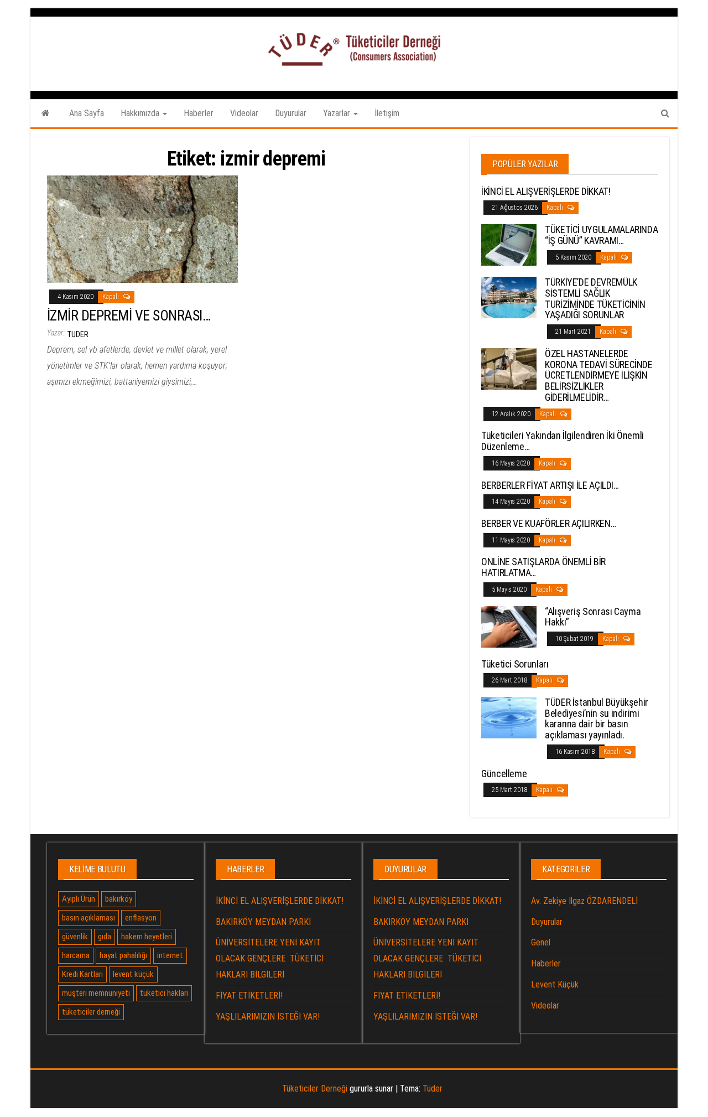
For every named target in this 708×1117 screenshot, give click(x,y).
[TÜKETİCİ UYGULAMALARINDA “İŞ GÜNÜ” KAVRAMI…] (509, 244)
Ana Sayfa (86, 113)
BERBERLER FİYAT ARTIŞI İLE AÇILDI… (550, 485)
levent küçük (133, 974)
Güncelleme (504, 773)
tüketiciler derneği (91, 1012)
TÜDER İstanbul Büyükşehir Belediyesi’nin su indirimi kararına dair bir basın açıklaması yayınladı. (596, 718)
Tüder (432, 1088)
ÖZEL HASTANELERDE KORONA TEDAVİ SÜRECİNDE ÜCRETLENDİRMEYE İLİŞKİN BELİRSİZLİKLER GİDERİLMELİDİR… (599, 375)
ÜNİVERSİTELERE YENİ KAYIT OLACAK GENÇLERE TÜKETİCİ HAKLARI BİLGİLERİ (270, 958)
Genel (540, 942)
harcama (76, 955)
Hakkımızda (141, 113)
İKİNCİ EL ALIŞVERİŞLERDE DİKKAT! (545, 191)
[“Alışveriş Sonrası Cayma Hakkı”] (509, 625)
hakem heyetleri (146, 937)
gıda (104, 937)
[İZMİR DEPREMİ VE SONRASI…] (142, 229)
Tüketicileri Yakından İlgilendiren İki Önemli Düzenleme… (562, 441)
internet (170, 955)
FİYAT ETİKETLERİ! (249, 995)
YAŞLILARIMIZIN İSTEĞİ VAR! (268, 1016)
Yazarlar (337, 113)
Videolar (244, 113)
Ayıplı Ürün (78, 899)
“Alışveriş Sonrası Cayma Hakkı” (593, 617)
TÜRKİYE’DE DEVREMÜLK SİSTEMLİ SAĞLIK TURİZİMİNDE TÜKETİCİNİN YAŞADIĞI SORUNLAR (595, 298)
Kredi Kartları (82, 974)
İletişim (386, 113)
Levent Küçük (555, 984)
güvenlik (75, 937)
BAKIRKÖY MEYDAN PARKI (263, 922)
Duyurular (290, 113)
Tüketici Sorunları (515, 664)
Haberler (199, 113)
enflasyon (141, 918)
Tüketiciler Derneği (314, 1088)
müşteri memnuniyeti (96, 993)
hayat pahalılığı (123, 955)
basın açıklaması (88, 918)
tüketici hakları (164, 993)
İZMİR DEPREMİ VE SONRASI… (128, 315)
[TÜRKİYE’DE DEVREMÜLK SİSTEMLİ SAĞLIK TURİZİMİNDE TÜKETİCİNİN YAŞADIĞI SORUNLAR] (509, 297)
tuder (77, 334)
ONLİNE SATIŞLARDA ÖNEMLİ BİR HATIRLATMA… (543, 567)
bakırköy (118, 899)
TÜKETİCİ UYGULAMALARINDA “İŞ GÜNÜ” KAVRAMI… (601, 235)
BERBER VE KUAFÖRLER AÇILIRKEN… (548, 523)
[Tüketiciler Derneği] (45, 113)
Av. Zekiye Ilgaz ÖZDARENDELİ (584, 901)
